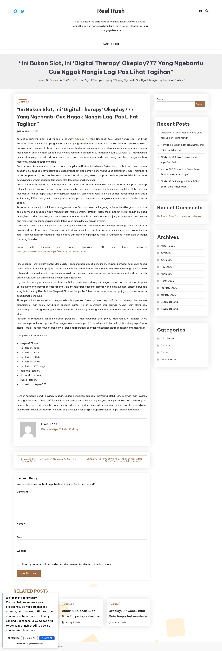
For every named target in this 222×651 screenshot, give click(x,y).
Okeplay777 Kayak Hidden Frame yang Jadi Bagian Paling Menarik (181, 135)
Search (161, 99)
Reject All (30, 638)
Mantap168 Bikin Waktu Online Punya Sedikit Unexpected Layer (181, 172)
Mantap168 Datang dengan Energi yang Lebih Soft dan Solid (182, 147)
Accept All (47, 638)
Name (21, 523)
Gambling (166, 345)
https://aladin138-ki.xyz (65, 429)
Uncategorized (169, 359)
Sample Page (111, 44)
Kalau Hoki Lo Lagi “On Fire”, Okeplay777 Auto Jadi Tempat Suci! (49, 460)
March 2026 (167, 280)
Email (21, 537)
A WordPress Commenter (174, 216)
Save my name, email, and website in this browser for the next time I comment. (67, 564)
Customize (14, 638)
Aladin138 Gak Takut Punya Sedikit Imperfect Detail (179, 160)
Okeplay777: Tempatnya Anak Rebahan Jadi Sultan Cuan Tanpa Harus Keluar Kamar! (115, 460)
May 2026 (166, 266)
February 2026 (169, 287)
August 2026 (168, 245)
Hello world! (198, 216)
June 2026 (166, 259)
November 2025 (170, 308)
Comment (23, 491)
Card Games (167, 338)
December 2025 (170, 301)
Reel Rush (111, 11)
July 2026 (166, 252)
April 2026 (166, 273)
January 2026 (168, 294)
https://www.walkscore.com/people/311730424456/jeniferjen (51, 251)
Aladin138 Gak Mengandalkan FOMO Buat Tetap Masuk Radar (180, 184)
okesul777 (49, 424)
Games (23, 101)
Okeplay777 (82, 139)
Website (21, 550)
